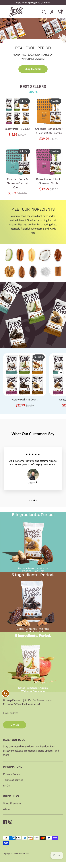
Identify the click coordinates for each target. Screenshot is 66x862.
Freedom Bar (23, 853)
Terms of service (13, 780)
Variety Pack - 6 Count (17, 128)
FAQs (6, 785)
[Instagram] (10, 822)
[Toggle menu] (5, 12)
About (7, 809)
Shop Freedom (33, 68)
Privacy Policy (11, 774)
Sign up (14, 724)
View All (33, 91)
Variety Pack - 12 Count (24, 399)
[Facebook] (5, 822)
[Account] (52, 10)
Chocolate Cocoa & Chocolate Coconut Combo (17, 183)
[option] (33, 48)
